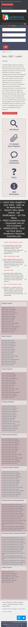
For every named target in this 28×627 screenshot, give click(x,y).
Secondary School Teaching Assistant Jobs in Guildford (13, 515)
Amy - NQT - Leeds (8, 270)
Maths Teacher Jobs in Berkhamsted (9, 345)
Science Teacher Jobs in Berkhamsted (9, 378)
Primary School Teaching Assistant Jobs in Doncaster (12, 513)
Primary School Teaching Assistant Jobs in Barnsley (12, 508)
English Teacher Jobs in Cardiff (8, 314)
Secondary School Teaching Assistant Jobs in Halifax (12, 516)
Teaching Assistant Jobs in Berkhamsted (10, 411)
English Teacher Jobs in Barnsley (8, 311)
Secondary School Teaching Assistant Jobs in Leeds (12, 556)
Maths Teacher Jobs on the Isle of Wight (10, 356)
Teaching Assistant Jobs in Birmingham (9, 408)
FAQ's (14, 177)
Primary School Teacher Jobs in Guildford (10, 449)
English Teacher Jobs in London (8, 307)
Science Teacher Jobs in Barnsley (8, 376)
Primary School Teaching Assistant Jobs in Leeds (11, 521)
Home (3, 51)
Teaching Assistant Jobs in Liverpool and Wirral (11, 425)
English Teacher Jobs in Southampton (9, 330)
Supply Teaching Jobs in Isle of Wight (9, 580)
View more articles (9, 113)
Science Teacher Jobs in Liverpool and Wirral (10, 392)
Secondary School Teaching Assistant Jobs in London (12, 537)
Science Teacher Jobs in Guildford (8, 383)
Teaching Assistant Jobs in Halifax (8, 418)
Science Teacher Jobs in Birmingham (9, 375)
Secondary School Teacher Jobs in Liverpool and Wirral (13, 490)
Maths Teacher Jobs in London (8, 340)
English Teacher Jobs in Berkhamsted (9, 313)
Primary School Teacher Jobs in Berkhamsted (11, 444)
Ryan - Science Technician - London (13, 284)
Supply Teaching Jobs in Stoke (8, 571)
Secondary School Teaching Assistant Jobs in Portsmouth (13, 560)
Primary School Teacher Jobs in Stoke (9, 463)
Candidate (14, 162)
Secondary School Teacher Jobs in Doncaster (11, 480)
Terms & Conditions (7, 611)
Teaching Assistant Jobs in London (9, 406)
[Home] (14, 17)
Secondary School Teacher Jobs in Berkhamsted (11, 477)
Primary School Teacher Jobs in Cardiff (9, 446)
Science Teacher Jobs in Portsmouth (9, 394)
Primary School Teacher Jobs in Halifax (9, 451)
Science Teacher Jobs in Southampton (9, 395)
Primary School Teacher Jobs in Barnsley (10, 442)
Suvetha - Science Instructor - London (13, 242)
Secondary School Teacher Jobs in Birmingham (11, 473)
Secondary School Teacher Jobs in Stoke (10, 496)
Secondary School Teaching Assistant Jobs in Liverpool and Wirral (13, 558)
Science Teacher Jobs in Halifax (8, 385)
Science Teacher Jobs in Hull (7, 387)
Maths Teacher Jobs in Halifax (8, 352)
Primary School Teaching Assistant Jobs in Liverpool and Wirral (13, 524)
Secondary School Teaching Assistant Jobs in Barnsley (13, 541)
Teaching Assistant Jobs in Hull (8, 420)
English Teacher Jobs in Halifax (8, 319)
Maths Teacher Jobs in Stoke (7, 364)
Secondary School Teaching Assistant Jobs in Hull (12, 551)
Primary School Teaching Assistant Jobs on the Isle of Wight (14, 520)
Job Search (14, 129)
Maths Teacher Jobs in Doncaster (8, 349)
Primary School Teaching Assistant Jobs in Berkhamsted (13, 509)
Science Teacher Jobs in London (8, 373)
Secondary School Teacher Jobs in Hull (9, 485)
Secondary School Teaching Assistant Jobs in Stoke (12, 564)
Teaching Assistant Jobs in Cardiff (8, 413)
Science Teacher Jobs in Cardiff (8, 380)
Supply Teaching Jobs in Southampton (9, 573)
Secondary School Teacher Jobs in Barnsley (10, 475)
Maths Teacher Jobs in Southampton (9, 362)
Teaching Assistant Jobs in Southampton (10, 428)
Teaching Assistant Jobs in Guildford (9, 416)
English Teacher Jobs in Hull (7, 321)
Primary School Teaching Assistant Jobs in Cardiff (12, 511)
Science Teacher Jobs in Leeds (8, 390)
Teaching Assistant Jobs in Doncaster (9, 414)
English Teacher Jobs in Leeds (8, 325)
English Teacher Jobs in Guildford (8, 318)
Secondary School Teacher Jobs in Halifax (10, 483)
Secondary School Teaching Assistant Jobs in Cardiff (12, 544)
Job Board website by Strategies (9, 608)
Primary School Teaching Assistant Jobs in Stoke (11, 530)
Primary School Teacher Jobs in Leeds (9, 456)
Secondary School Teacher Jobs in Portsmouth (11, 492)
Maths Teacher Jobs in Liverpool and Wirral (10, 359)
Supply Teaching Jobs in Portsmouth (9, 575)
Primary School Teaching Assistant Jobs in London (12, 504)
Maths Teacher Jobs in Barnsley (8, 344)
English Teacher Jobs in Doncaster (9, 316)
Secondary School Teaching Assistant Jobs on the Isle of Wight (13, 554)
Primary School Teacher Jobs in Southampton (11, 461)
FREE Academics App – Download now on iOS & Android (14, 223)
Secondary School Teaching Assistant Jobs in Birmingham (13, 539)
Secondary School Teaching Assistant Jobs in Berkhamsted (14, 542)
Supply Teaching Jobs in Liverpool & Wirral (10, 576)
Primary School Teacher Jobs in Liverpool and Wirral (12, 458)
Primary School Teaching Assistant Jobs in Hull (11, 518)
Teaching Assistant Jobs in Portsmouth (9, 426)
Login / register (7, 4)
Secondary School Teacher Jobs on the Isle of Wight (12, 487)
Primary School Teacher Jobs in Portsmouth (10, 459)
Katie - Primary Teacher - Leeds (11, 256)
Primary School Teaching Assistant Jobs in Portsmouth (13, 526)
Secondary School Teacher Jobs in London (10, 471)
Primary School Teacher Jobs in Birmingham (10, 440)
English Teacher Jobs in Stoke (8, 331)
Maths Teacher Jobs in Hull (7, 354)
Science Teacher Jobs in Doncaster (9, 382)
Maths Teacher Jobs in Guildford (8, 350)
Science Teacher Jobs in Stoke (8, 397)
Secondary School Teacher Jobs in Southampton (11, 494)
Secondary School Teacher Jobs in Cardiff (10, 478)
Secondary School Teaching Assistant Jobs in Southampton (14, 562)
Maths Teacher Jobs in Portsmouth (9, 361)
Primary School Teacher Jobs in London (10, 439)
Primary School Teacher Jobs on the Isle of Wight (11, 454)
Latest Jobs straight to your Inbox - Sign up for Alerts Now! (14, 205)
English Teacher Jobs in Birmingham (9, 309)
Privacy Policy (22, 608)
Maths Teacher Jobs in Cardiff (8, 347)
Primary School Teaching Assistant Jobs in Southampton (13, 528)
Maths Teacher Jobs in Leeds (7, 357)
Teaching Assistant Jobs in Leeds (8, 423)
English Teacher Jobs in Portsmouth (9, 328)
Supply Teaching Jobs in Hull (7, 582)
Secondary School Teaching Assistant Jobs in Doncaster (13, 546)
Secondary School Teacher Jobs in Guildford (10, 482)
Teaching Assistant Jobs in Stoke (8, 430)
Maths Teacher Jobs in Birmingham (9, 342)
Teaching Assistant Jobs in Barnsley (9, 409)
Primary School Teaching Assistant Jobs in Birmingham (13, 506)
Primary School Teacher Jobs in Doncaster (10, 447)
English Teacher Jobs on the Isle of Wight (10, 323)
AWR (14, 193)
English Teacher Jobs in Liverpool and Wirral (10, 326)
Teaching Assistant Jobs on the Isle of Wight (10, 421)
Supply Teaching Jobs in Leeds (8, 578)
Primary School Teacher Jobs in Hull (9, 452)
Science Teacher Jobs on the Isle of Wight (10, 388)
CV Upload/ (14, 145)
